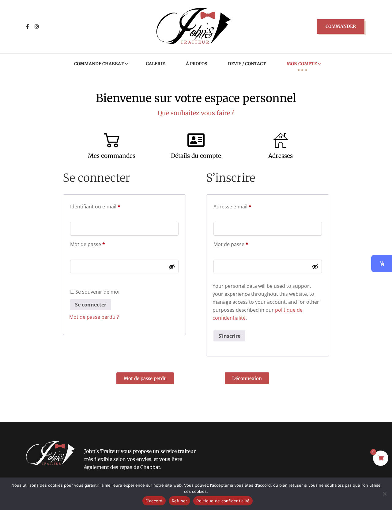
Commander (341, 26)
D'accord (154, 500)
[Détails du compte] (196, 140)
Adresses (280, 155)
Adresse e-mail (245, 206)
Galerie (155, 64)
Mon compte (302, 64)
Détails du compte (196, 155)
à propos (196, 64)
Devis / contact (247, 64)
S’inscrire (229, 336)
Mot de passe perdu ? (94, 317)
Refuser (179, 500)
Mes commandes (111, 155)
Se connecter (90, 304)
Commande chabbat (99, 64)
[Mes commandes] (111, 140)
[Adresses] (280, 140)
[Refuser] (384, 494)
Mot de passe (100, 243)
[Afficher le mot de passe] (171, 266)
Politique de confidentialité (223, 500)
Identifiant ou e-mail (108, 206)
